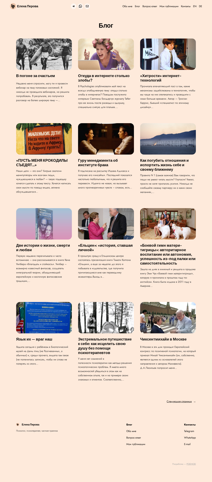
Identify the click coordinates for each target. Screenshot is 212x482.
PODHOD (191, 464)
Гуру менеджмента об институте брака (98, 162)
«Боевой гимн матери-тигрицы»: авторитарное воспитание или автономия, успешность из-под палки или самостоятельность (168, 254)
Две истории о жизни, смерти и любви (43, 247)
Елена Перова (27, 6)
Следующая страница (181, 401)
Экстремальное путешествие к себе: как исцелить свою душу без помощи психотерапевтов (105, 346)
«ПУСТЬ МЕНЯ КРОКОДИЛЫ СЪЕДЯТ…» (42, 162)
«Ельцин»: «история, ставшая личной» (105, 247)
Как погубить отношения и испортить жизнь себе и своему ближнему (164, 165)
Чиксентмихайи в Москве (163, 339)
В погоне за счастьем (35, 76)
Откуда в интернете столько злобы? (104, 78)
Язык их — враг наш (34, 339)
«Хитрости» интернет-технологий (160, 78)
